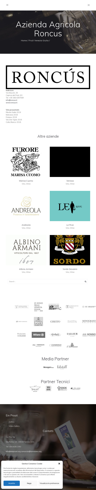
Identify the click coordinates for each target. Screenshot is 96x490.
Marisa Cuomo (26, 180)
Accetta (11, 483)
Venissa (70, 180)
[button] (59, 463)
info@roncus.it (11, 100)
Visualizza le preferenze (49, 483)
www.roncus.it (11, 103)
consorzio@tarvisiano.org (31, 451)
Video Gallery (14, 426)
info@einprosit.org (13, 451)
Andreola (26, 225)
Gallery (11, 422)
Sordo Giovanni (70, 269)
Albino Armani (26, 269)
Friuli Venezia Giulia (39, 40)
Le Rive (70, 225)
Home (24, 40)
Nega (29, 483)
